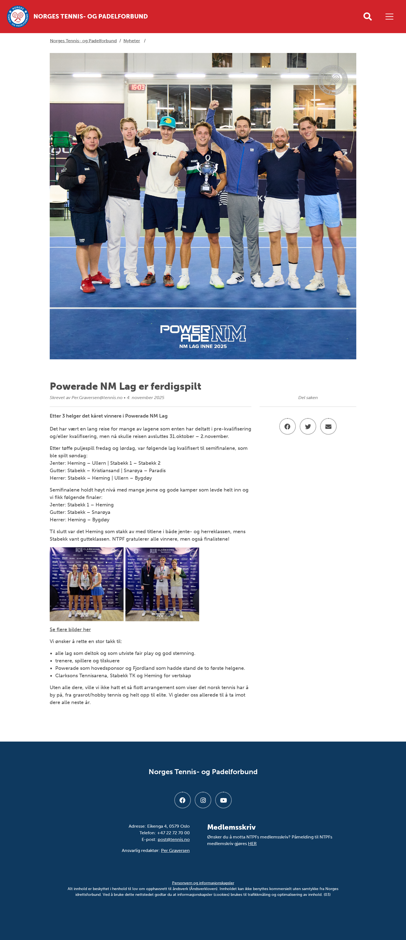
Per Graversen (175, 850)
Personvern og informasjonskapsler (203, 883)
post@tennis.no (174, 839)
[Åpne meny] (391, 17)
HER (252, 843)
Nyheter (131, 40)
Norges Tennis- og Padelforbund (83, 40)
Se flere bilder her (70, 629)
